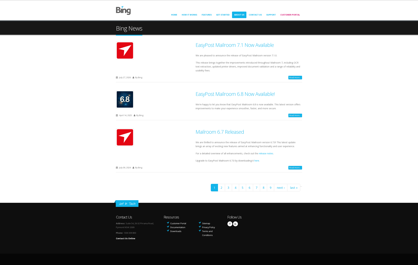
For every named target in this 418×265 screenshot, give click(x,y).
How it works (189, 14)
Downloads (175, 231)
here (256, 160)
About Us (239, 14)
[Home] (125, 10)
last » (293, 188)
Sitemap (206, 223)
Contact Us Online (125, 238)
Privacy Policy (208, 227)
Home (174, 14)
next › (281, 188)
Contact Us (255, 14)
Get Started (223, 14)
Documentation (177, 227)
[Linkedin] (235, 223)
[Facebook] (229, 223)
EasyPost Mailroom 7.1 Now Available (235, 44)
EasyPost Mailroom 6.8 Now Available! (235, 93)
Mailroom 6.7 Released (220, 131)
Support (271, 14)
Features (207, 14)
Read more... (295, 77)
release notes (266, 153)
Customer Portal (290, 14)
